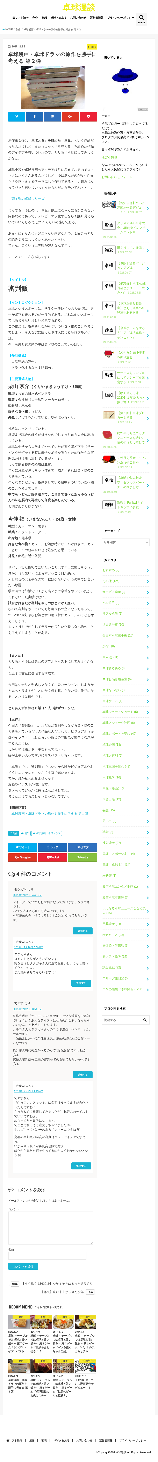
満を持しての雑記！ (131, 250)
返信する (83, 931)
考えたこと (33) (113, 934)
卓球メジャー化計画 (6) (118, 722)
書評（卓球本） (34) (116, 864)
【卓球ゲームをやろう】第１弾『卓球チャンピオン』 (124, 335)
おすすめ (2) (110, 570)
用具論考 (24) (111, 924)
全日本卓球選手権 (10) (117, 635)
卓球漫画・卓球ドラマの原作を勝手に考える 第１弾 (50, 813)
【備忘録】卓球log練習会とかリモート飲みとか (131, 288)
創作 (35, 17)
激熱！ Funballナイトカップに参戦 (130, 507)
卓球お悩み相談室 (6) (117, 679)
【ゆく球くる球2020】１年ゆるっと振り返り (131, 397)
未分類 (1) (109, 875)
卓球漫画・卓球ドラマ (48, 833)
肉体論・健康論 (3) (115, 945)
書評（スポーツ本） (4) (118, 853)
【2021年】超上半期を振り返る (131, 357)
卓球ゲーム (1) (112, 701)
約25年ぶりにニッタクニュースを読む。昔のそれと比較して (124, 440)
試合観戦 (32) (111, 967)
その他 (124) (111, 581)
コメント (14, 1209)
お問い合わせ (78, 17)
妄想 (44, 17)
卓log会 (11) (110, 657)
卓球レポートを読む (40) (119, 733)
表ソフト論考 (21, 17)
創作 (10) (108, 646)
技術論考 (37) (111, 842)
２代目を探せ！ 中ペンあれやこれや (131, 462)
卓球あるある (59, 17)
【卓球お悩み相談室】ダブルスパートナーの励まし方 (124, 484)
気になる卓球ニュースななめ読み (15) (124, 911)
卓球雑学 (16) (111, 777)
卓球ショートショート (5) (120, 711)
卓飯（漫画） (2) (113, 788)
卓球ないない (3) (113, 690)
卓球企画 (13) (111, 744)
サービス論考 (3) (113, 592)
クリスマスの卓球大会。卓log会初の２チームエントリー (124, 230)
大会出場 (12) (111, 799)
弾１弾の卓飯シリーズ (28, 199)
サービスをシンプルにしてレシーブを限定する (131, 377)
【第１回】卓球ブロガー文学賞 (131, 417)
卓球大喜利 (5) (112, 755)
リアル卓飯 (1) (112, 613)
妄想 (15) (108, 810)
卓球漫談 (79, 7)
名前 (11, 1249)
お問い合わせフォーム (117, 177)
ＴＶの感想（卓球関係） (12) (122, 989)
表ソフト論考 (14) (114, 956)
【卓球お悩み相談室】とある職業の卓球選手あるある (124, 310)
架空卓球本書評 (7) (115, 897)
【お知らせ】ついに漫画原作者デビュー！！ (131, 207)
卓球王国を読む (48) (116, 766)
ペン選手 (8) (110, 603)
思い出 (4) (109, 821)
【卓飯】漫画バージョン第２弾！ (131, 268)
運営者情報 (96, 17)
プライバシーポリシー (120, 17)
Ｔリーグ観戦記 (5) (115, 978)
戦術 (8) (107, 832)
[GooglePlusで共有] (70, 116)
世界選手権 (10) (113, 624)
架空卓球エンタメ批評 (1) (120, 886)
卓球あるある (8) (113, 668)
